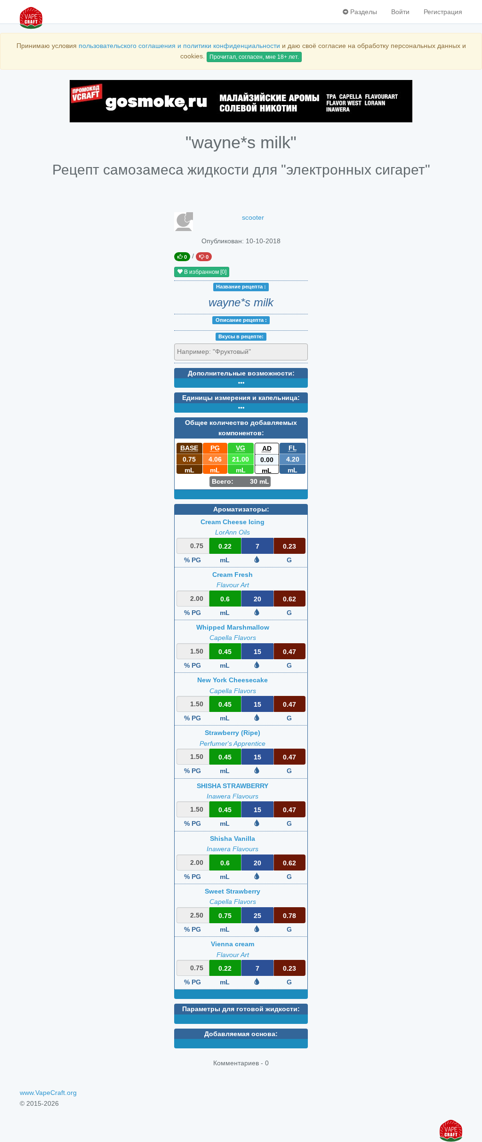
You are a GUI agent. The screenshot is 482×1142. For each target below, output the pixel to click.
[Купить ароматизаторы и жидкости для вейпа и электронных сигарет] (241, 101)
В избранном (204, 272)
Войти (400, 12)
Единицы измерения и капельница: (241, 397)
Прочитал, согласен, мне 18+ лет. (254, 57)
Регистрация (443, 12)
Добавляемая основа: (241, 1034)
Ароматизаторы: (241, 509)
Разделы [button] (362, 12)
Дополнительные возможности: (241, 373)
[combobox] (241, 351)
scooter (253, 217)
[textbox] (219, 351)
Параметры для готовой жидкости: (241, 1009)
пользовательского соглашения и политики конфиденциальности (179, 45)
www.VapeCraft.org (48, 1092)
